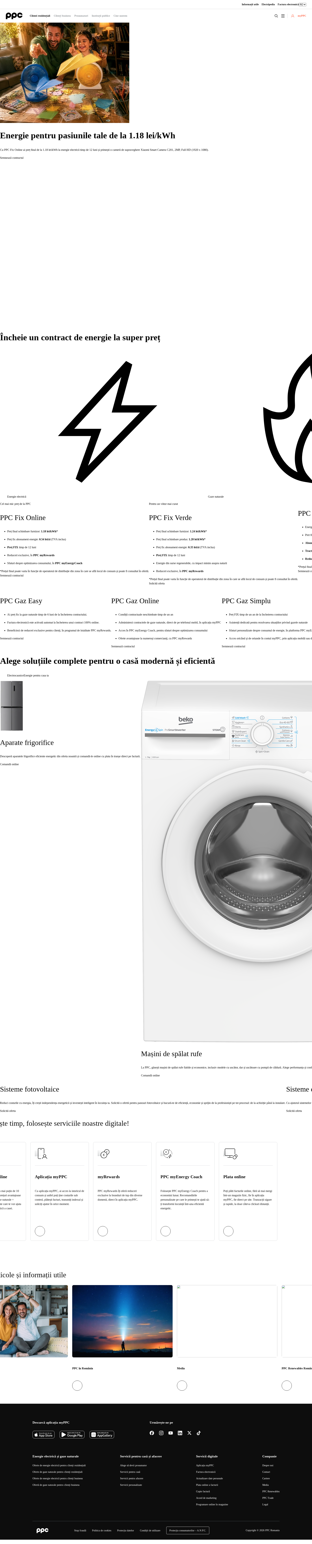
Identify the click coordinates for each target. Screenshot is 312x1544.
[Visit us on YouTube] (170, 1433)
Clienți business (62, 15)
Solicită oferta (157, 583)
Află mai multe (8, 322)
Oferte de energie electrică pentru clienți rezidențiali (59, 1465)
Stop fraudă (80, 1530)
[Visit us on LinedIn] (180, 1433)
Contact (266, 1472)
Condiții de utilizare (150, 1530)
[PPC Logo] (14, 15)
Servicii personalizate (131, 1485)
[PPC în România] (122, 1321)
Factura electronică (288, 4)
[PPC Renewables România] (287, 1386)
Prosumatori (81, 15)
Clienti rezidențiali (40, 15)
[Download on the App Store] (43, 1434)
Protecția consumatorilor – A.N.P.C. (187, 1530)
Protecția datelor (125, 1530)
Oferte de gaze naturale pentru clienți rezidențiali (57, 1472)
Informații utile (250, 4)
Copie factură (203, 1491)
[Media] (227, 1321)
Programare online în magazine (212, 1504)
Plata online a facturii (207, 1485)
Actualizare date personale (209, 1478)
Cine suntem (120, 15)
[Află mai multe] (103, 1231)
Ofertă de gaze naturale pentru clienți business (55, 1485)
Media (181, 1368)
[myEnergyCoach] (166, 1231)
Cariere (266, 1478)
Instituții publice (101, 15)
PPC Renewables (271, 1491)
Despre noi (267, 1465)
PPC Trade (268, 1498)
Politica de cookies (101, 1530)
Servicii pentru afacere (131, 1478)
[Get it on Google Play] (72, 1434)
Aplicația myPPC (205, 1465)
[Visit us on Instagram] (161, 1433)
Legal (265, 1504)
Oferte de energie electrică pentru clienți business (57, 1478)
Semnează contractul (11, 157)
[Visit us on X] (189, 1433)
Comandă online (9, 764)
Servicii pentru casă (130, 1472)
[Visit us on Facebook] (152, 1433)
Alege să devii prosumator (133, 1465)
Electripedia (268, 4)
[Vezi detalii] (40, 1231)
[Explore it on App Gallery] (102, 1434)
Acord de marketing (206, 1498)
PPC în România (82, 1368)
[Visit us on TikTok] (199, 1433)
